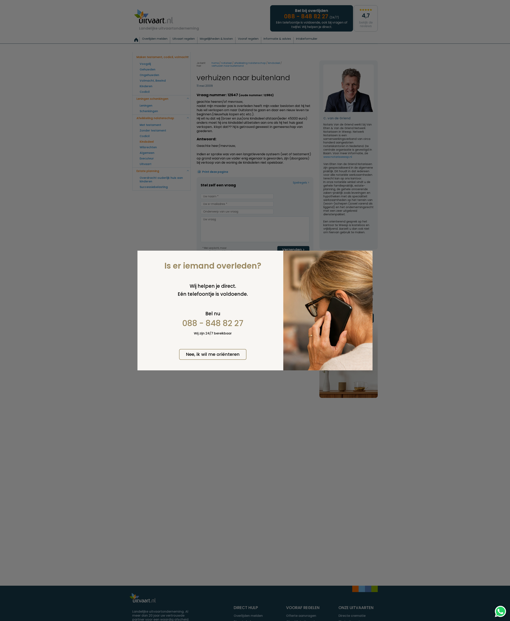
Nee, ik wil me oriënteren (213, 354)
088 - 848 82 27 (212, 323)
